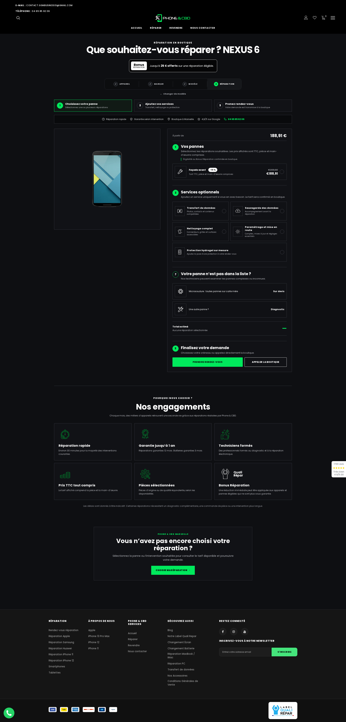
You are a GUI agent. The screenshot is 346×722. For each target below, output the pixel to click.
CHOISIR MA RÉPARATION (173, 570)
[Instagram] (233, 631)
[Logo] (173, 18)
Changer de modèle (173, 93)
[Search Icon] (18, 17)
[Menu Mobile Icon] (333, 18)
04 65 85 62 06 (41, 11)
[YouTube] (244, 631)
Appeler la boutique (265, 362)
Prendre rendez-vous (207, 362)
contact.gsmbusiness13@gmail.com (49, 5)
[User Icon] (306, 17)
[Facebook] (222, 631)
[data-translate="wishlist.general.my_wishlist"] (314, 17)
